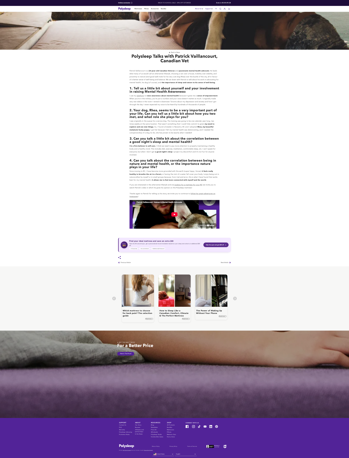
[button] (229, 9)
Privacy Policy (173, 446)
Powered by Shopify (148, 450)
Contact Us (122, 425)
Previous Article (126, 262)
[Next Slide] (235, 298)
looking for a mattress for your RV (188, 185)
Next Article (224, 262)
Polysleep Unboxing (125, 432)
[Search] (220, 9)
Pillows (146, 9)
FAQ (120, 427)
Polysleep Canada (127, 450)
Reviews (137, 427)
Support (208, 9)
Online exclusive (124, 3)
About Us (198, 9)
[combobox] (163, 454)
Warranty (122, 429)
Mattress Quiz (171, 434)
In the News (139, 434)
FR (216, 9)
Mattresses (138, 9)
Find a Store (171, 437)
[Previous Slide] (114, 298)
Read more (149, 318)
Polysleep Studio (156, 434)
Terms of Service (192, 446)
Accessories (155, 9)
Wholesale (154, 432)
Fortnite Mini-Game (157, 437)
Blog (152, 425)
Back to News (175, 52)
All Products (171, 425)
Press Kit (154, 429)
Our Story (138, 425)
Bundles (163, 9)
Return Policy (156, 446)
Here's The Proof (125, 353)
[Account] (224, 9)
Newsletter (154, 427)
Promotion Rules (124, 434)
